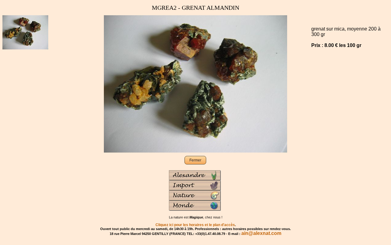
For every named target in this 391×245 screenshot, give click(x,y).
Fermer (195, 160)
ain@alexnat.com (261, 233)
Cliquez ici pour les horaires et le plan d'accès (195, 225)
